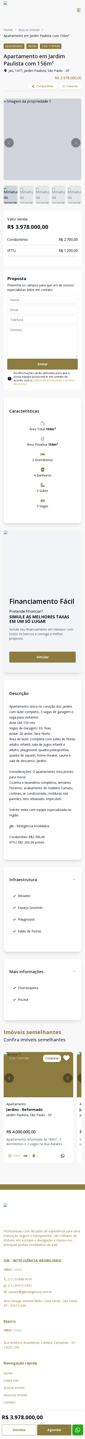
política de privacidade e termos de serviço (44, 382)
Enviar (43, 364)
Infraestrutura (23, 879)
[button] (9, 142)
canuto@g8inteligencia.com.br (30, 1292)
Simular (42, 657)
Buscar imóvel (29, 30)
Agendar (54, 1430)
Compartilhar (44, 86)
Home (8, 30)
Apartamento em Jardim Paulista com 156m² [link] (36, 36)
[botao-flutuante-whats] (77, 1429)
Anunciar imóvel (15, 1395)
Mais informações (26, 971)
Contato (10, 1402)
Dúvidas (19, 1430)
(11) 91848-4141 (20, 1279)
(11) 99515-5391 (20, 1285)
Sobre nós (11, 1380)
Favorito (72, 86)
